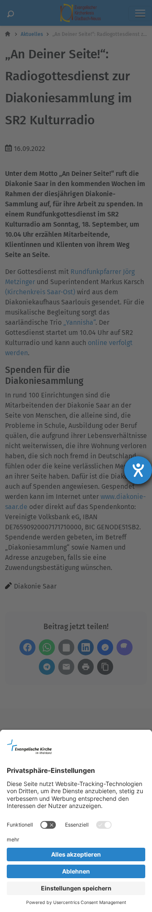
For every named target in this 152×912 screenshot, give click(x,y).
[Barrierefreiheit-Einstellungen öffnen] (138, 470)
